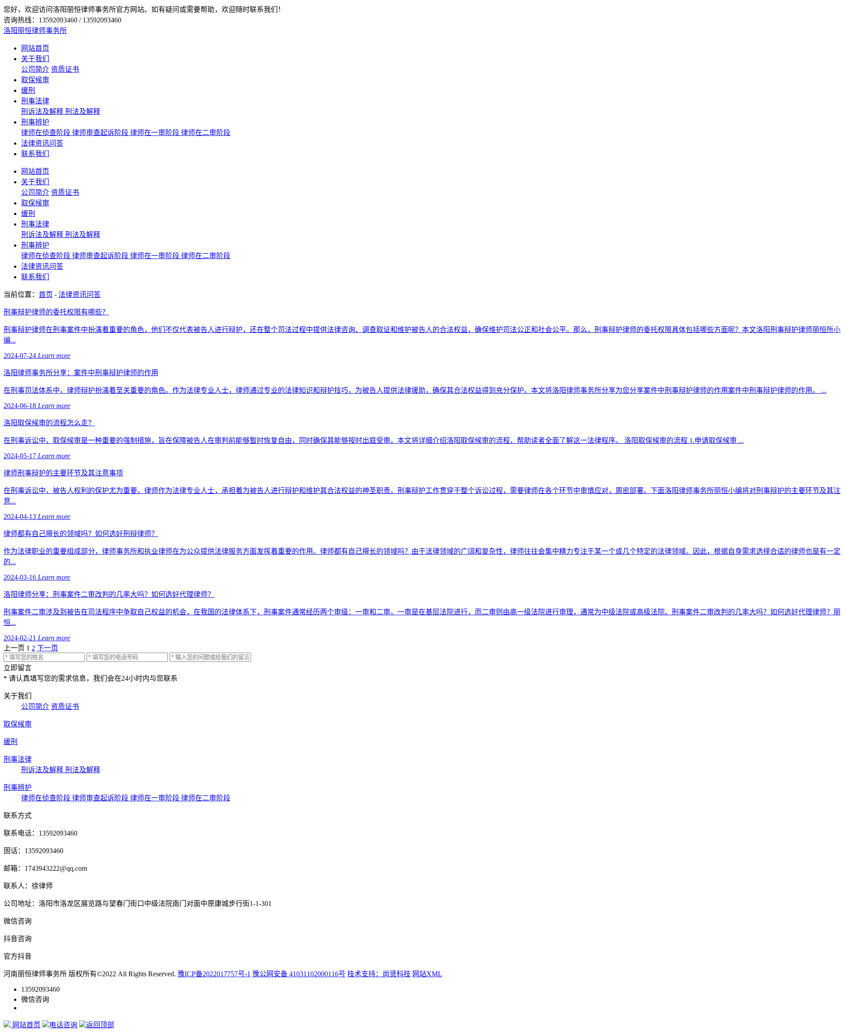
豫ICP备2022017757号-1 (214, 974)
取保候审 (35, 80)
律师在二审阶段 (205, 132)
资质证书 (65, 69)
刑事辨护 (35, 122)
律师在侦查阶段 (46, 132)
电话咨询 (63, 1025)
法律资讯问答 (42, 143)
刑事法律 (35, 101)
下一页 (47, 648)
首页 (46, 294)
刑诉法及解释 (43, 111)
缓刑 (28, 90)
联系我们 (35, 153)
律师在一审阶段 (155, 132)
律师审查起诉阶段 (101, 132)
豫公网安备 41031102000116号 (299, 974)
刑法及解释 (82, 111)
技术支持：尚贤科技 (379, 974)
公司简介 (35, 69)
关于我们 (35, 58)
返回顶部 (100, 1025)
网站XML (427, 974)
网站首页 (35, 48)
